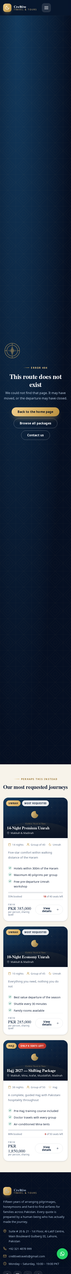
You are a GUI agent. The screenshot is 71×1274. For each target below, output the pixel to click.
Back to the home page (35, 412)
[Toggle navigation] (46, 7)
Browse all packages (35, 423)
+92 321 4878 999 (20, 1249)
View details (46, 909)
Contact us (35, 435)
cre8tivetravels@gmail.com (27, 1256)
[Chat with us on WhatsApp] (62, 1253)
